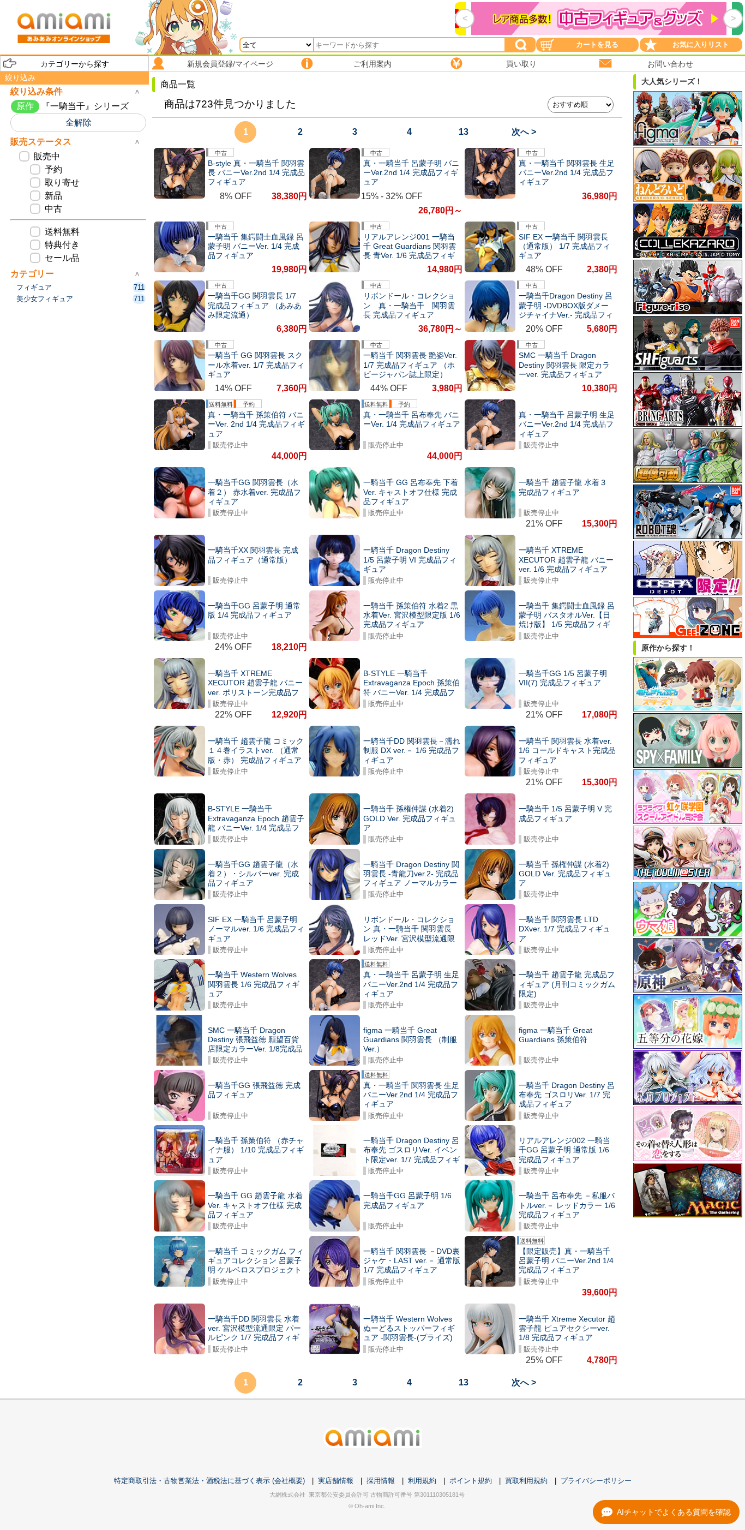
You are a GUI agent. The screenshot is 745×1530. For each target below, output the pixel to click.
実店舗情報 (335, 1481)
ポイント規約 (470, 1481)
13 (463, 131)
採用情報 (381, 1481)
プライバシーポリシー (596, 1481)
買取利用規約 (526, 1481)
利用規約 (422, 1481)
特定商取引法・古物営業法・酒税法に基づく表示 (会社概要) (209, 1481)
